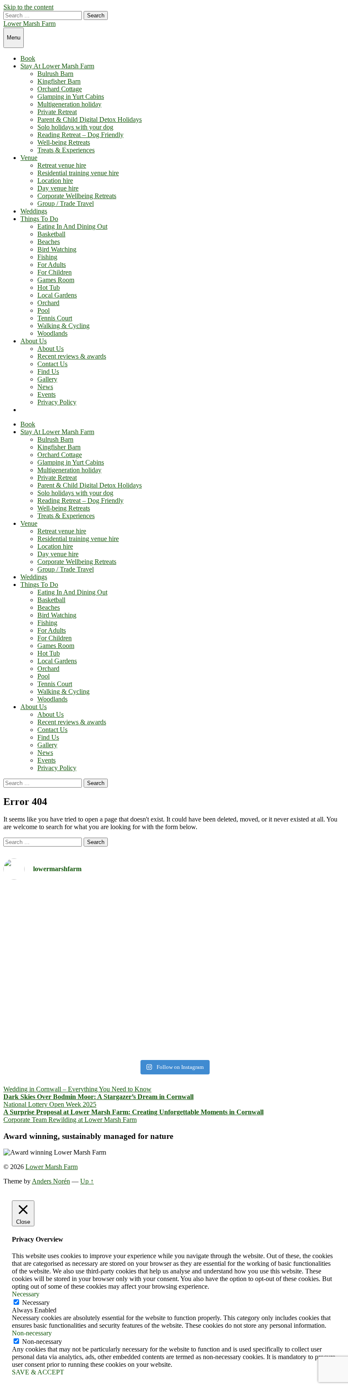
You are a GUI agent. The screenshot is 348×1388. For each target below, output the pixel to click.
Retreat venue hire (61, 165)
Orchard (48, 302)
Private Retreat (57, 111)
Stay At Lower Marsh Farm (57, 66)
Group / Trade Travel (65, 203)
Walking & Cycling (63, 325)
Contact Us (52, 363)
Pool (43, 310)
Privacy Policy (56, 402)
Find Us (48, 371)
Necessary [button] (25, 1294)
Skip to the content (28, 7)
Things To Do (39, 218)
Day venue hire (58, 188)
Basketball (51, 234)
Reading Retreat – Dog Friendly (80, 134)
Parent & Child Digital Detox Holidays (89, 119)
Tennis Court (54, 318)
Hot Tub (48, 287)
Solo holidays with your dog (75, 127)
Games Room (55, 279)
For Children (54, 272)
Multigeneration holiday (69, 104)
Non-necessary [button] (32, 1333)
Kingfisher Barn (59, 81)
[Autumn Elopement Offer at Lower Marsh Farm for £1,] (87, 971)
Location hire (55, 180)
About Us (33, 341)
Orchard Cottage (59, 89)
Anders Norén (51, 1181)
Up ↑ (87, 1181)
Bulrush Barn (55, 73)
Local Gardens (57, 295)
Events (46, 394)
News (45, 386)
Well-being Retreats (63, 142)
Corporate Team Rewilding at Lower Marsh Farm (70, 1119)
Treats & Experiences (66, 150)
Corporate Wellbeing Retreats (76, 195)
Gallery (47, 379)
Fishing (47, 257)
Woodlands (52, 333)
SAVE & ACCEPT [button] (38, 1372)
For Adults (51, 264)
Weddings (33, 211)
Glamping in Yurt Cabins (70, 96)
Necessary (36, 1302)
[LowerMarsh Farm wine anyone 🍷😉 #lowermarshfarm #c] (260, 898)
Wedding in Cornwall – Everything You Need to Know (77, 1089)
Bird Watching (56, 249)
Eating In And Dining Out (72, 226)
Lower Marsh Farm (29, 23)
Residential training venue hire (78, 173)
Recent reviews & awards (71, 356)
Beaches (48, 241)
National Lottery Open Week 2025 (49, 1104)
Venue (28, 157)
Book (27, 58)
